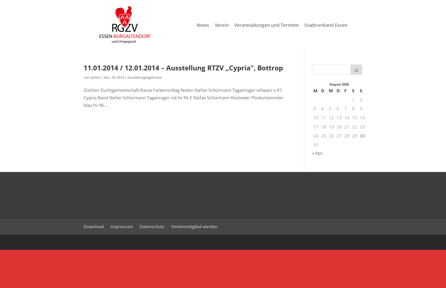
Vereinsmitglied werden (194, 226)
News (203, 25)
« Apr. (317, 153)
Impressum (121, 226)
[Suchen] (356, 69)
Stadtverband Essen (325, 25)
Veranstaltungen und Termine (266, 25)
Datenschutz (152, 226)
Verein (222, 25)
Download (94, 226)
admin (95, 77)
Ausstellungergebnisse (144, 77)
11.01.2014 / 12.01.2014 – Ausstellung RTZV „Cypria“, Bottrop (183, 67)
